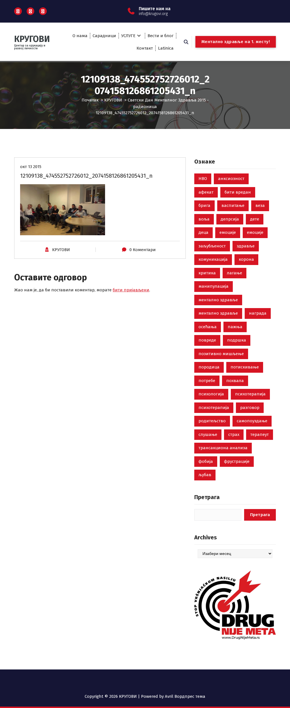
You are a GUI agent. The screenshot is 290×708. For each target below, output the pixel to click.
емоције (227, 232)
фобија (206, 461)
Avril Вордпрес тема (185, 696)
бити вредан (238, 192)
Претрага (207, 497)
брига (204, 205)
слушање (208, 434)
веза (260, 205)
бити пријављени (131, 289)
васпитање (232, 205)
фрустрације (237, 461)
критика (207, 272)
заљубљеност (212, 246)
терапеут (259, 434)
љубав (205, 474)
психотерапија (250, 394)
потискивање (245, 367)
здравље (246, 246)
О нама (80, 35)
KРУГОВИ (61, 249)
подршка (236, 340)
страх (233, 434)
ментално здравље (218, 299)
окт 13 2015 (30, 166)
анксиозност (231, 178)
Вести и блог (161, 35)
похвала (235, 380)
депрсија (230, 219)
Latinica (166, 48)
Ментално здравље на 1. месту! (235, 41)
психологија (211, 394)
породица (209, 367)
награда (257, 313)
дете (254, 219)
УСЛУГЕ (128, 35)
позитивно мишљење (221, 353)
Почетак (90, 100)
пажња (235, 326)
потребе (207, 380)
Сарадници (104, 35)
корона (246, 259)
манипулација (214, 286)
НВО (203, 178)
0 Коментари (142, 249)
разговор (249, 407)
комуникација (213, 259)
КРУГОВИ (113, 100)
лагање (234, 272)
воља (204, 219)
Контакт (145, 48)
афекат (206, 192)
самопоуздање (252, 420)
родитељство (212, 420)
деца (203, 232)
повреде (207, 340)
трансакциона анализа (223, 447)
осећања (208, 326)
